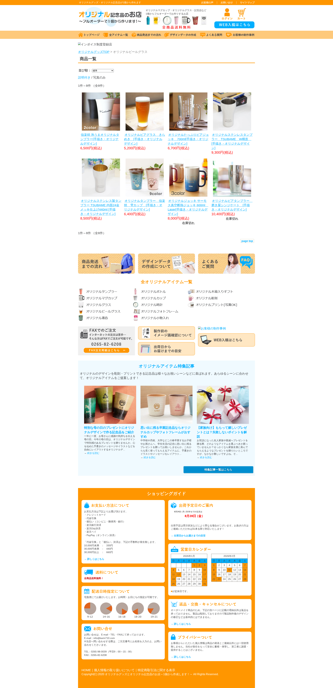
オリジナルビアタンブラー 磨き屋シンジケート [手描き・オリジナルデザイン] (232, 205)
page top (247, 240)
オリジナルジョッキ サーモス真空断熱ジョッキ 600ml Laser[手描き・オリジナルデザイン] (188, 207)
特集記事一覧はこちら (218, 469)
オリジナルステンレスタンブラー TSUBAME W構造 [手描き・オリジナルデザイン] (232, 141)
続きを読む (93, 453)
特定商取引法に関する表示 (156, 670)
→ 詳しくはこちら (94, 559)
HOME (86, 670)
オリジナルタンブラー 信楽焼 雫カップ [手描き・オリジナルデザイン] (144, 205)
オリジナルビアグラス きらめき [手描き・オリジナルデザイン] (144, 139)
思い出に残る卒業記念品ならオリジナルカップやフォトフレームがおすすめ (165, 432)
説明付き (84, 77)
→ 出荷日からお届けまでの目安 (188, 535)
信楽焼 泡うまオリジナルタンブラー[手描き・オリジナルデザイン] (99, 139)
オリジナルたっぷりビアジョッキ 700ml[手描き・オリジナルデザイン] (188, 139)
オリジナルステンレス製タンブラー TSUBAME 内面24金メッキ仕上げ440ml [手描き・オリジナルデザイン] (100, 207)
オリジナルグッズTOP (93, 52)
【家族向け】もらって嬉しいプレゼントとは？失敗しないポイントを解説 (222, 432)
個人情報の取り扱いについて (114, 670)
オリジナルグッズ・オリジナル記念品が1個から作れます (110, 2)
